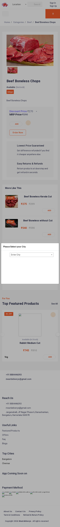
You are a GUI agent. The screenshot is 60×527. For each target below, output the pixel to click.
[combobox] (31, 255)
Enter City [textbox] (15, 255)
